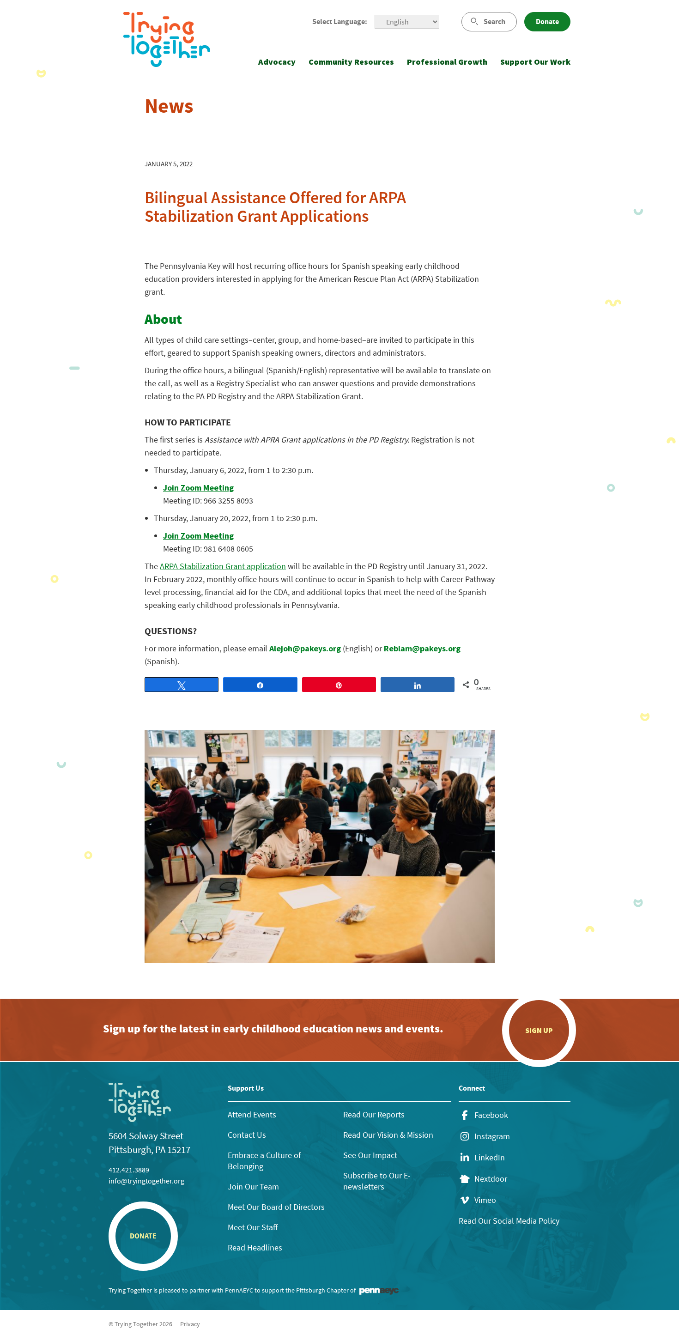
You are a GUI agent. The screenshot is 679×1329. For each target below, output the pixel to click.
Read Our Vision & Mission (388, 1134)
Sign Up (539, 1030)
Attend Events (252, 1114)
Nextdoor (490, 1179)
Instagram (492, 1136)
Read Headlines (255, 1247)
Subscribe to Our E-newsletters (377, 1181)
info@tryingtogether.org (146, 1180)
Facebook (491, 1115)
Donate (547, 21)
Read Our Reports (374, 1114)
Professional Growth (447, 61)
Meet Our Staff (253, 1227)
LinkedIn (489, 1157)
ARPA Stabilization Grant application (223, 566)
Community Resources (351, 61)
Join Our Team (253, 1186)
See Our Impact (370, 1155)
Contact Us (247, 1134)
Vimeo (485, 1200)
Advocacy (277, 61)
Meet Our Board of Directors (276, 1207)
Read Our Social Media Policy (509, 1220)
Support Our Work (535, 61)
